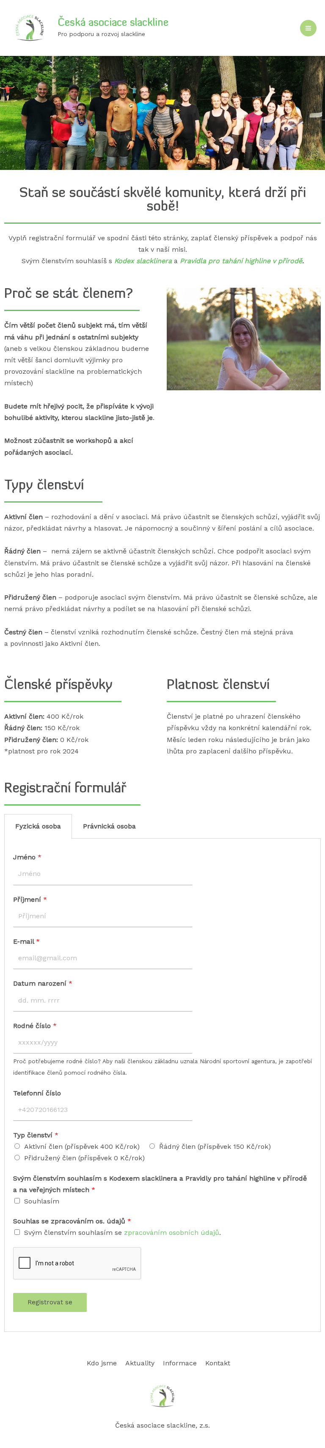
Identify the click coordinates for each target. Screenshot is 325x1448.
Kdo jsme (102, 1363)
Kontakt (217, 1363)
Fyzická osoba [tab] (38, 826)
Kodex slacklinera (143, 261)
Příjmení (30, 899)
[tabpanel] (162, 1085)
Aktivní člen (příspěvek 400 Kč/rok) (82, 1146)
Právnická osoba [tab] (109, 826)
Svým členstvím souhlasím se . (122, 1232)
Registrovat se (50, 1302)
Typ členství (35, 1135)
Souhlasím (41, 1201)
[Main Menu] (308, 28)
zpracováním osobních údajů (171, 1232)
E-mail (26, 941)
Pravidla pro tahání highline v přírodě (241, 261)
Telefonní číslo (37, 1093)
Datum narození (42, 983)
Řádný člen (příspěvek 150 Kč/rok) (215, 1146)
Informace (180, 1363)
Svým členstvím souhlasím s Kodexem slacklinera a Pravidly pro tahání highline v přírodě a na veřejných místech (160, 1184)
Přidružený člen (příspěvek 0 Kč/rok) (84, 1158)
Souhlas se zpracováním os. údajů (72, 1221)
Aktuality (139, 1363)
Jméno (27, 857)
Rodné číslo (35, 1026)
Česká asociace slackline (113, 23)
